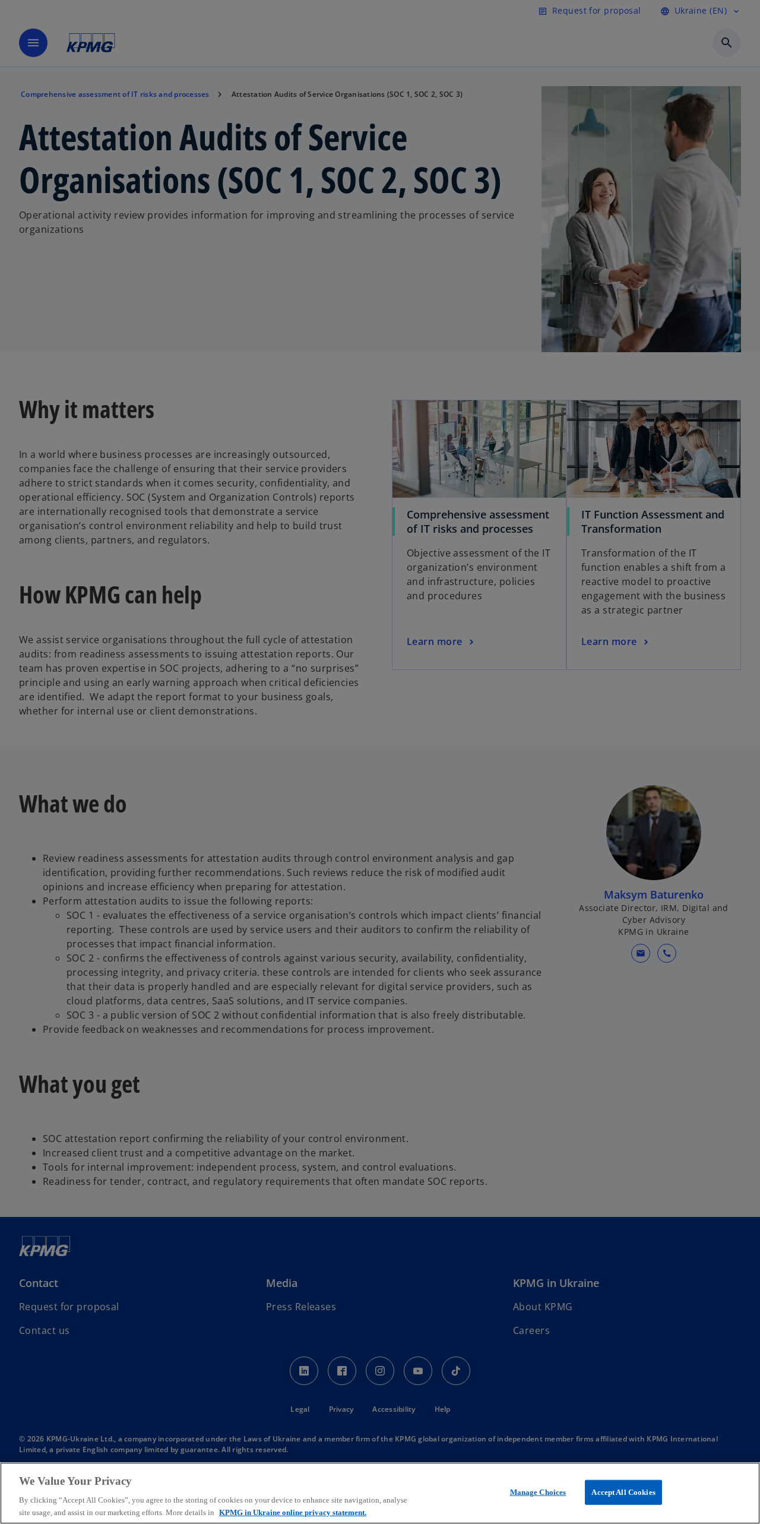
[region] (380, 1493)
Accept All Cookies (623, 1492)
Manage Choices (538, 1492)
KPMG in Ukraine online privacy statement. (292, 1511)
